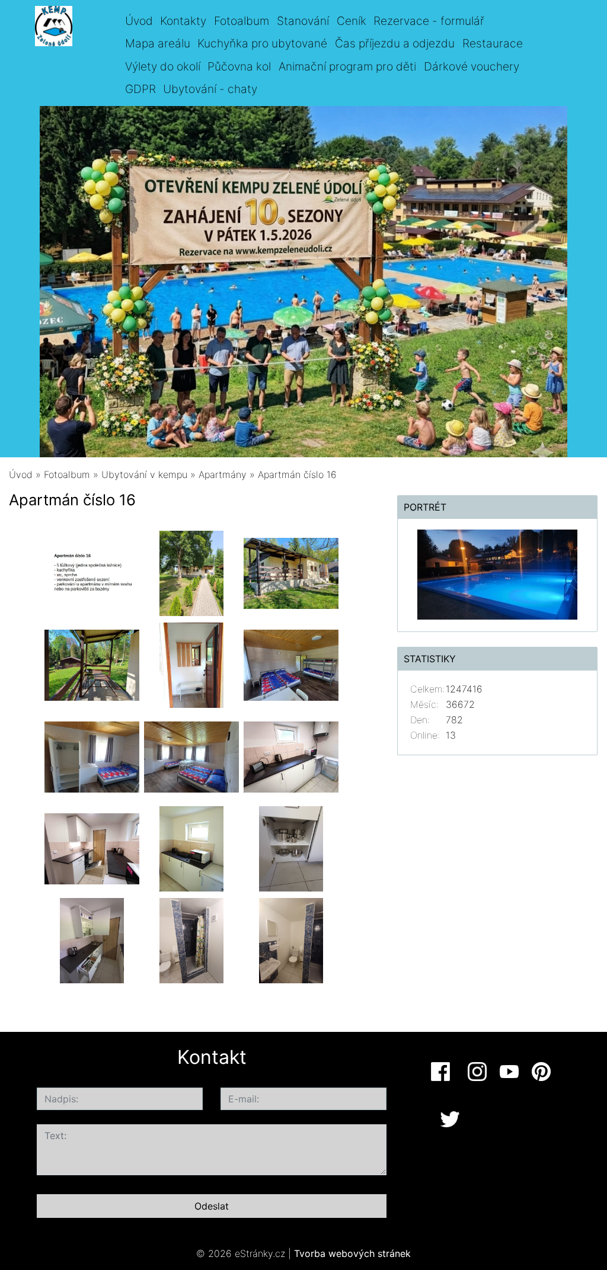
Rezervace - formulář (428, 21)
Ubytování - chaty (210, 89)
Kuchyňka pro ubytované (262, 43)
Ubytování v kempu (144, 474)
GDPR (140, 89)
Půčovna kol (239, 66)
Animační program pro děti (347, 66)
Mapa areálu (157, 43)
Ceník (351, 21)
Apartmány (223, 474)
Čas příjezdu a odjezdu (395, 43)
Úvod (139, 21)
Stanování (303, 21)
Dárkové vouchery (471, 66)
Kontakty (183, 21)
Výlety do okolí (162, 66)
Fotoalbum (241, 21)
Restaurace (492, 43)
